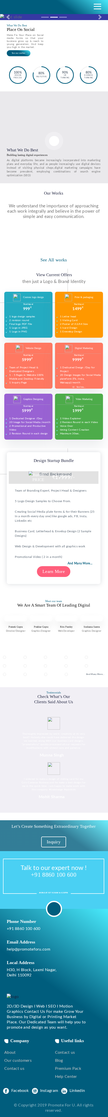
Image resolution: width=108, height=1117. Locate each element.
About (10, 1052)
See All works (53, 259)
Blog (59, 1061)
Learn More (53, 571)
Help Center (66, 1077)
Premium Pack (68, 1069)
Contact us (14, 1069)
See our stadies (18, 53)
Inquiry (54, 841)
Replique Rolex (20, 1007)
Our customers (18, 1061)
